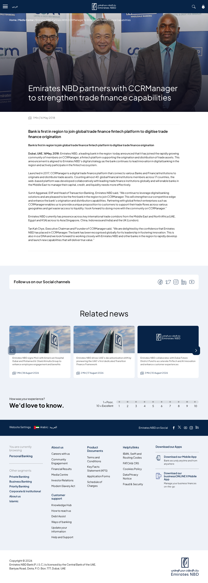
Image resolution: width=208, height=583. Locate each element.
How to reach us (61, 510)
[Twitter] (179, 427)
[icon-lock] (203, 6)
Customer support (58, 496)
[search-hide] (194, 6)
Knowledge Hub (61, 505)
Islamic (13, 501)
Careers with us (60, 453)
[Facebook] (173, 427)
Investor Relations (62, 480)
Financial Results (61, 469)
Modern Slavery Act (63, 486)
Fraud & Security (133, 484)
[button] (196, 350)
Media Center (26, 20)
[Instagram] (191, 427)
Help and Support (62, 537)
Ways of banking (61, 522)
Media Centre (59, 474)
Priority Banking (19, 486)
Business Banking (20, 481)
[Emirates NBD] (104, 6)
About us (15, 496)
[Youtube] (185, 427)
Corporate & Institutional (25, 491)
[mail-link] (161, 282)
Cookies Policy (132, 469)
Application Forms (98, 476)
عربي (15, 6)
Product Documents (95, 449)
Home (12, 20)
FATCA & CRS (131, 463)
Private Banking (19, 476)
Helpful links (131, 447)
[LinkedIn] (197, 427)
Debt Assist (58, 516)
